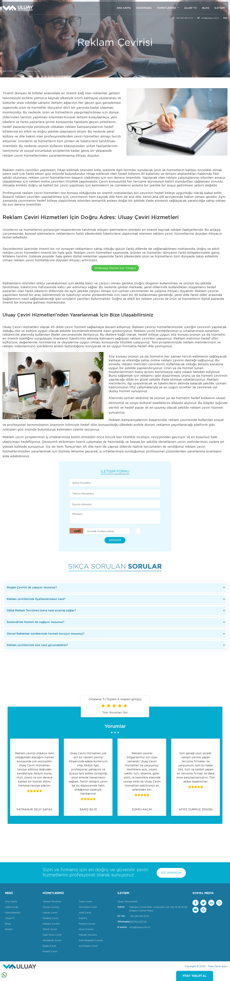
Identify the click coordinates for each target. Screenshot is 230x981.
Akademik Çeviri (52, 940)
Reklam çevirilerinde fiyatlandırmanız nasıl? (36, 599)
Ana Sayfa (11, 901)
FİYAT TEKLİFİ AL (195, 975)
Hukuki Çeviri (50, 912)
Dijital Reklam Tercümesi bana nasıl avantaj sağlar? (41, 610)
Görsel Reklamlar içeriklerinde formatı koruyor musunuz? (45, 633)
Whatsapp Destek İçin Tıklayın (115, 268)
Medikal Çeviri (50, 918)
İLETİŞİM (220, 8)
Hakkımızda (11, 907)
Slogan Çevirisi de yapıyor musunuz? (32, 587)
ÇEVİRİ (20, 71)
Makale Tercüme (88, 934)
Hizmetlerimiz (12, 912)
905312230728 (138, 921)
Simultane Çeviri (88, 907)
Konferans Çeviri (88, 945)
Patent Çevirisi (87, 923)
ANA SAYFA (124, 8)
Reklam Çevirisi (51, 923)
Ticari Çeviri (85, 901)
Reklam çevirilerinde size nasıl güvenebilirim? (37, 645)
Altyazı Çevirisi (51, 907)
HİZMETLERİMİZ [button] (167, 8)
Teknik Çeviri (50, 929)
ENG (225, 18)
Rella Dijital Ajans (217, 966)
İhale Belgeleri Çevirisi (91, 940)
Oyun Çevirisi (86, 929)
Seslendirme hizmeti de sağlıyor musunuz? (35, 622)
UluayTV (10, 918)
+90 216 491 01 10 (184, 18)
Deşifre (83, 918)
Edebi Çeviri (49, 945)
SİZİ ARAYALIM (171, 872)
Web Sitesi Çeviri (52, 934)
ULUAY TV (190, 8)
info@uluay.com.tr (210, 18)
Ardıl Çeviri (85, 912)
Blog (7, 923)
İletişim (9, 929)
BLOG (205, 8)
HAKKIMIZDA (144, 8)
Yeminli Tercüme (52, 901)
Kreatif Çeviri (50, 951)
